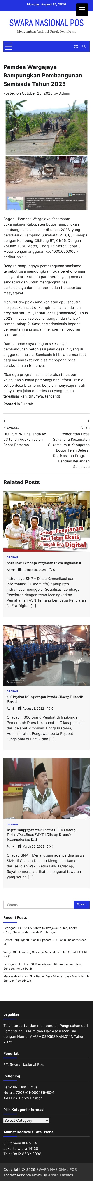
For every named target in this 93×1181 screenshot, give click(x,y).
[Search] (84, 46)
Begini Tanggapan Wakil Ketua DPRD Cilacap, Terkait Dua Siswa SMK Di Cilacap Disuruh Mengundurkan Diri (41, 835)
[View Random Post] (76, 46)
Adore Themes (60, 1175)
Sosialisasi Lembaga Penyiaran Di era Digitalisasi (44, 563)
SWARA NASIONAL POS (46, 23)
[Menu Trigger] (82, 9)
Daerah (27, 404)
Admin (64, 93)
